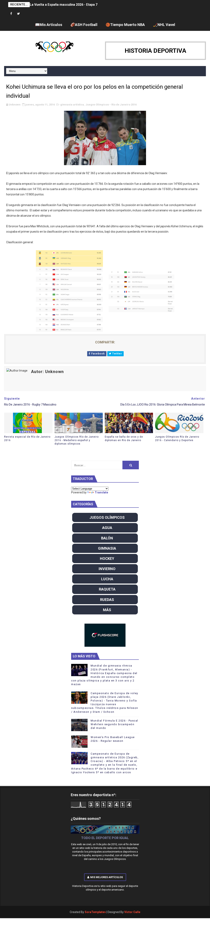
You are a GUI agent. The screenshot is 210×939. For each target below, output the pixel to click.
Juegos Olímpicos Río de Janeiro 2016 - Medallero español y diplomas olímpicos (77, 440)
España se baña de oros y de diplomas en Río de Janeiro (124, 438)
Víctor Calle (132, 912)
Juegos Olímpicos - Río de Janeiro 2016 (111, 104)
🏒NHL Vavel (164, 24)
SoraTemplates (95, 912)
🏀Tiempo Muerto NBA (125, 24)
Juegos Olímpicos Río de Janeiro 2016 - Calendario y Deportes (177, 438)
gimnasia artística (72, 104)
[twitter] (18, 13)
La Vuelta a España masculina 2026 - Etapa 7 (63, 5)
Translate (101, 492)
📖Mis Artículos (48, 24)
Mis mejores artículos (106, 877)
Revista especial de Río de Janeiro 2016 (27, 438)
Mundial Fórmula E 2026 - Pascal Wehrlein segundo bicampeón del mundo (114, 724)
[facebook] (11, 13)
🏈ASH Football (83, 24)
